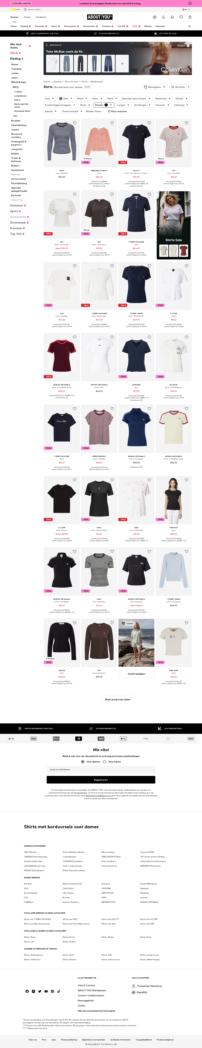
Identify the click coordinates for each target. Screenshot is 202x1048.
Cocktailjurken (69, 856)
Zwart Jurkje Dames (72, 866)
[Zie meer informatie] (62, 181)
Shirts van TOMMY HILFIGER (37, 919)
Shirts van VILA (108, 924)
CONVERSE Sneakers (73, 861)
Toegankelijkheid (144, 1040)
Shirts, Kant (68, 955)
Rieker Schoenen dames (74, 870)
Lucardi (143, 897)
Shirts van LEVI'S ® (110, 919)
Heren (27, 17)
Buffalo (66, 897)
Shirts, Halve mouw (110, 959)
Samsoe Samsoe (71, 902)
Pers (44, 1040)
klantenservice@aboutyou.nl (99, 795)
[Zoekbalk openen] (188, 26)
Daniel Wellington (148, 884)
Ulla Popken (68, 893)
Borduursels (97, 81)
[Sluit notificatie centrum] (172, 17)
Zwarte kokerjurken (33, 861)
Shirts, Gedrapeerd (33, 955)
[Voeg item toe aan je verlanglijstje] (75, 123)
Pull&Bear (28, 902)
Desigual (105, 884)
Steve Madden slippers (74, 852)
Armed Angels (30, 893)
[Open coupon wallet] (155, 17)
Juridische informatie (120, 1040)
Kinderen (41, 17)
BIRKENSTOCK (108, 902)
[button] (154, 87)
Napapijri (144, 888)
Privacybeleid (80, 793)
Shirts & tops (71, 81)
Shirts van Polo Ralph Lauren (76, 924)
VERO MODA (107, 893)
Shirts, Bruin (146, 937)
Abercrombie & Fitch (72, 884)
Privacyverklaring (69, 1040)
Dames (14, 17)
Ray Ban (28, 884)
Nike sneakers (108, 852)
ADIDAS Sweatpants (34, 870)
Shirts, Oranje (69, 941)
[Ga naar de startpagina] (41, 979)
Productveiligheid (165, 1040)
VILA (26, 888)
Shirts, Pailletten (32, 959)
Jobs (53, 1040)
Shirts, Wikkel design (150, 959)
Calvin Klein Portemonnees (153, 861)
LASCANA (106, 888)
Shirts (84, 81)
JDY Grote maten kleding (152, 856)
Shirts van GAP (147, 924)
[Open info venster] (190, 3)
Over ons (33, 1040)
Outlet (17, 9)
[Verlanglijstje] (181, 17)
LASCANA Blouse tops (34, 866)
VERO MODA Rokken (111, 856)
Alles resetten (119, 111)
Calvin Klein (68, 888)
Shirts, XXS (106, 955)
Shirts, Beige (107, 937)
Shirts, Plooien (69, 959)
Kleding (57, 81)
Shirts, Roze (30, 937)
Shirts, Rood (68, 937)
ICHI (26, 897)
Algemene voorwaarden (93, 1040)
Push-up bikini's (108, 861)
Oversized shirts (109, 866)
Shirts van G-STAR (149, 919)
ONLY (104, 897)
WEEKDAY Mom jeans (150, 866)
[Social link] (27, 991)
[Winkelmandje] (190, 17)
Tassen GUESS (147, 852)
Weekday (144, 893)
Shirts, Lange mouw (149, 955)
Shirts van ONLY (70, 919)
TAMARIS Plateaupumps (35, 856)
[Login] (163, 17)
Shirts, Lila (29, 941)
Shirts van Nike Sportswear (37, 924)
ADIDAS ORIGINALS (149, 902)
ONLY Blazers (30, 852)
